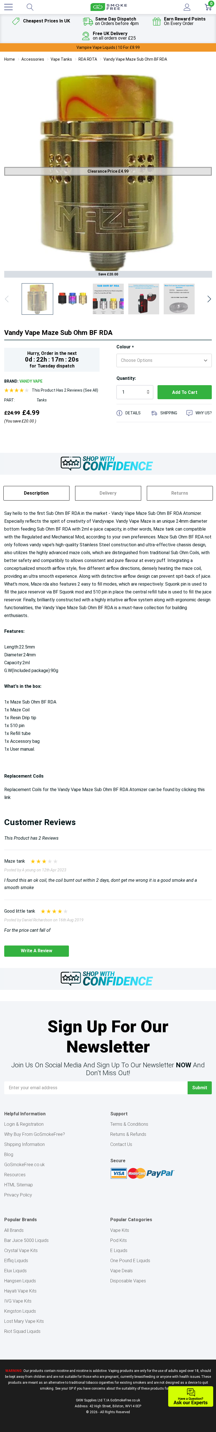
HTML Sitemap (18, 1184)
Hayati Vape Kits (20, 1291)
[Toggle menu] (8, 7)
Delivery (108, 493)
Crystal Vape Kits (21, 1250)
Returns (179, 493)
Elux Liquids (15, 1270)
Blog (8, 1154)
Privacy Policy (18, 1195)
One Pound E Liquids (130, 1260)
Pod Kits (118, 1240)
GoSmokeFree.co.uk (24, 1164)
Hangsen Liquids (20, 1280)
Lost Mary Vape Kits (24, 1321)
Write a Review (36, 950)
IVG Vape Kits (18, 1301)
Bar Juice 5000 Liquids (26, 1240)
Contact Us (121, 1144)
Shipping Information (24, 1144)
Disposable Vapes (128, 1280)
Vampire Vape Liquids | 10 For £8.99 (108, 47)
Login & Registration (24, 1124)
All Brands (14, 1230)
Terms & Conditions (129, 1124)
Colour (125, 347)
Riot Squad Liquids (22, 1331)
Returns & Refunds (128, 1134)
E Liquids (118, 1250)
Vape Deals (121, 1270)
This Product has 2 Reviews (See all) (65, 390)
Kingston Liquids (20, 1311)
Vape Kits (119, 1230)
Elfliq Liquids (16, 1260)
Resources (15, 1174)
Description (36, 493)
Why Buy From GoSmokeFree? (34, 1134)
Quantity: (126, 378)
